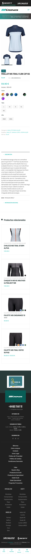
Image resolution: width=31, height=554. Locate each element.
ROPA (15, 15)
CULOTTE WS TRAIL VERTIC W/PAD (14, 351)
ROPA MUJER (24, 132)
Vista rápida (11, 257)
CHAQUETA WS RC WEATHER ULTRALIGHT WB (14, 281)
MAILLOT (9, 132)
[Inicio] (4, 550)
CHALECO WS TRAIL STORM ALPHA (14, 246)
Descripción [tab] (8, 154)
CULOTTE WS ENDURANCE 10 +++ (14, 316)
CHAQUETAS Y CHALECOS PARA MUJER (15, 243)
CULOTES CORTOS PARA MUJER (13, 313)
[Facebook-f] (13, 438)
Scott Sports (9, 15)
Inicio (3, 15)
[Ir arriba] (27, 550)
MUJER (20, 15)
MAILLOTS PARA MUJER (13, 130)
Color (3, 90)
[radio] (3, 94)
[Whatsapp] (18, 438)
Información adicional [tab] (11, 202)
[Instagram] (15, 438)
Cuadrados (10, 542)
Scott (3, 78)
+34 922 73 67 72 (15, 406)
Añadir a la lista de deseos (5, 257)
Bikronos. (24, 542)
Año (2, 115)
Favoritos (11, 551)
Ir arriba (27, 551)
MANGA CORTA (16, 132)
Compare (8, 257)
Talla (2, 103)
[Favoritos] (11, 550)
